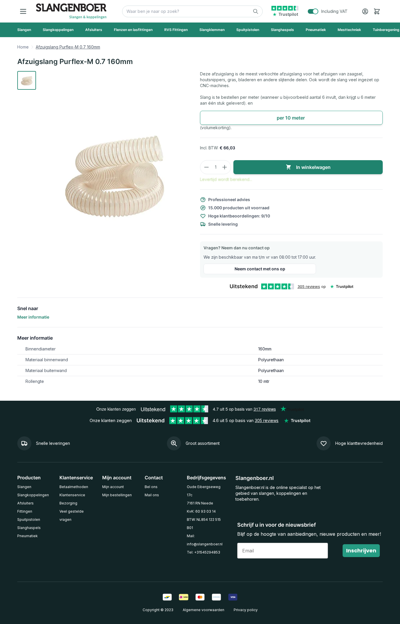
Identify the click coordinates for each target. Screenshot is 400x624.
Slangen (24, 487)
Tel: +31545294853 (203, 552)
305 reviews (309, 286)
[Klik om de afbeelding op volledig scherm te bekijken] (114, 172)
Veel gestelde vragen (71, 515)
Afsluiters (25, 503)
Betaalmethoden (73, 487)
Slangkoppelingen (33, 495)
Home (23, 46)
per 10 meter (291, 118)
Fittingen (24, 511)
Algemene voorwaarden (203, 610)
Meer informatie (33, 316)
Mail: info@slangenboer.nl (205, 540)
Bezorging (68, 503)
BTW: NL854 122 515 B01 (204, 523)
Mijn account (113, 487)
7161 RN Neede (200, 503)
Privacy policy (246, 610)
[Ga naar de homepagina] (71, 11)
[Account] (365, 11)
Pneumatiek (27, 536)
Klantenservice (72, 495)
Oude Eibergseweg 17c (203, 491)
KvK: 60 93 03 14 (201, 511)
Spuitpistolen (28, 519)
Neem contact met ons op (260, 268)
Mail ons (152, 495)
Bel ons (151, 487)
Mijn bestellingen (117, 495)
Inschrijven (361, 550)
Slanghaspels (29, 528)
